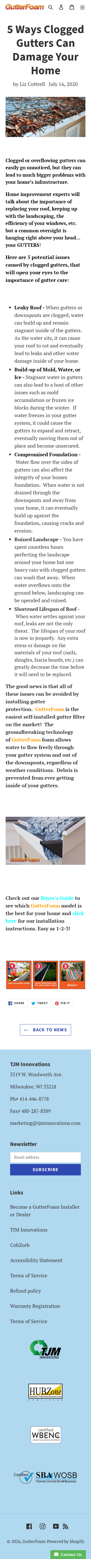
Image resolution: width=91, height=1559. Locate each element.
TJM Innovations (29, 1229)
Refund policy (25, 1290)
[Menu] (82, 6)
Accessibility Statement (36, 1260)
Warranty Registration (35, 1306)
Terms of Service (28, 1275)
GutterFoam (34, 1541)
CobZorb (20, 1245)
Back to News (49, 1030)
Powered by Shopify (65, 1541)
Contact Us (70, 1554)
